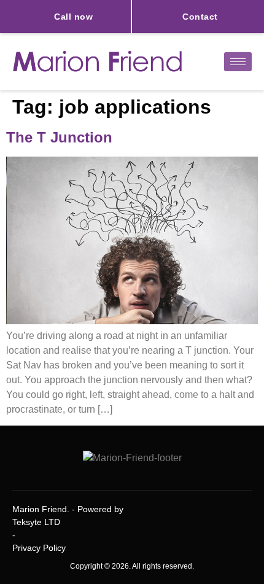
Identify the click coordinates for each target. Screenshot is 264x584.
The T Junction (59, 137)
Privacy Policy (39, 548)
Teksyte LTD (36, 522)
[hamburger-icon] (238, 61)
